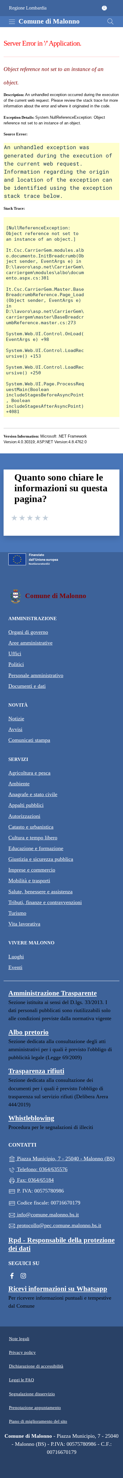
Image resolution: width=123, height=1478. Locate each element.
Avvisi (15, 729)
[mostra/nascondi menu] (12, 21)
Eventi (15, 967)
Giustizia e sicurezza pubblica (40, 859)
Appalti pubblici (26, 805)
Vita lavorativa (24, 924)
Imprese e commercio (31, 870)
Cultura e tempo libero (32, 838)
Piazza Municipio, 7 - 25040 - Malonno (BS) (65, 1157)
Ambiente (19, 784)
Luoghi (16, 957)
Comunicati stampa (29, 740)
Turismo (17, 913)
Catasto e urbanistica (30, 827)
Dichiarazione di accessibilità (36, 1366)
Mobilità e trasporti (29, 881)
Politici (16, 664)
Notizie (16, 719)
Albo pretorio (28, 1032)
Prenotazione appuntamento (35, 1407)
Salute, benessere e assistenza (40, 892)
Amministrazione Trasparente (52, 993)
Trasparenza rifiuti (36, 1071)
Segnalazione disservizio (32, 1393)
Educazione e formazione (35, 848)
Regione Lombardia (28, 7)
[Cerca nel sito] (110, 21)
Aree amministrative (30, 643)
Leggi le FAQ (21, 1379)
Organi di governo (28, 632)
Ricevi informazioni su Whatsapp (57, 1288)
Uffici (14, 654)
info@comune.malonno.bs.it (47, 1215)
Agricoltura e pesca (29, 773)
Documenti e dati (27, 686)
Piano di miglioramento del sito (38, 1421)
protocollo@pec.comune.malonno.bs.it (58, 1225)
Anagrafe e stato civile (32, 794)
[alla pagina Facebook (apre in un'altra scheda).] (12, 1275)
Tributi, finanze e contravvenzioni (45, 902)
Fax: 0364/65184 (35, 1180)
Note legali (19, 1338)
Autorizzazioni (24, 816)
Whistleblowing (31, 1118)
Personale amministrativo (35, 675)
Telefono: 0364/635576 (41, 1169)
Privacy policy (22, 1352)
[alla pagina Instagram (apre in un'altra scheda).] (23, 1275)
